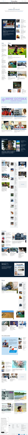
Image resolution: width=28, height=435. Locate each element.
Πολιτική (3, 280)
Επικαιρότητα (22, 35)
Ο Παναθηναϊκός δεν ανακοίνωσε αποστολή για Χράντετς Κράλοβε (4, 179)
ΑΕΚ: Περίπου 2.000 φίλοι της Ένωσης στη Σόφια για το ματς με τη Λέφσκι (16, 165)
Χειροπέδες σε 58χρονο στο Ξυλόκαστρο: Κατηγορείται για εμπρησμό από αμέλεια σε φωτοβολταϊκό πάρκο (4, 253)
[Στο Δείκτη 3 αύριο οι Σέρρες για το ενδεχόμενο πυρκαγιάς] (20, 292)
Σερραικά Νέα (13, 89)
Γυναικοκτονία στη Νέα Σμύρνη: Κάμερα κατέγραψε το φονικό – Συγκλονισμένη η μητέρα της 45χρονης (12, 78)
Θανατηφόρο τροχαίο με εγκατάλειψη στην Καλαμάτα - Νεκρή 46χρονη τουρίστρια (8, 245)
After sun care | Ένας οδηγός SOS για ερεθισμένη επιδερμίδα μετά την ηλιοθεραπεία (24, 342)
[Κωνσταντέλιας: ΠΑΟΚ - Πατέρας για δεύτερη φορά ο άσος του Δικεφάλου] (12, 223)
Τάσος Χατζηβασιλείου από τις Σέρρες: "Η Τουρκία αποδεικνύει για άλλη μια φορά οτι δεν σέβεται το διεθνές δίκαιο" (23, 32)
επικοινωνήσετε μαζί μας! (20, 11)
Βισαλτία (2, 58)
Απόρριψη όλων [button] (6, 432)
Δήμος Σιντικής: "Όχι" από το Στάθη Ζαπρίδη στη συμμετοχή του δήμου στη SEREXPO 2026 (8, 31)
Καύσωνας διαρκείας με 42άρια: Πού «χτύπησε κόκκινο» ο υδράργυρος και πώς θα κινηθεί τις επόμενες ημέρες (23, 37)
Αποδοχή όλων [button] (2, 432)
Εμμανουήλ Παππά (3, 69)
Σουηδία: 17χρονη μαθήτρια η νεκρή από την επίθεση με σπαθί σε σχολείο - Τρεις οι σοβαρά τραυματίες (13, 253)
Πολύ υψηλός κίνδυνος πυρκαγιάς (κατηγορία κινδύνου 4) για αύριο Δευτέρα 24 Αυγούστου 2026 (24, 91)
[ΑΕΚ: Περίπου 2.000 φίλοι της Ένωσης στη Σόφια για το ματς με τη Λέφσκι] (22, 174)
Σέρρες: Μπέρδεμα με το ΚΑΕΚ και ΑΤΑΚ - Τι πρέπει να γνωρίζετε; (4, 45)
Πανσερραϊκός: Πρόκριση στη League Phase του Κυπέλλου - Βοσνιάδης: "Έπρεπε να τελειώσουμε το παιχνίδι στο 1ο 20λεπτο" (7, 118)
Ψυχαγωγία (3, 160)
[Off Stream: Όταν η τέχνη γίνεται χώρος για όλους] (8, 407)
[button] (4, 433)
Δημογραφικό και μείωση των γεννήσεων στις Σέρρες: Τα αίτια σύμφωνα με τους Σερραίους (4, 50)
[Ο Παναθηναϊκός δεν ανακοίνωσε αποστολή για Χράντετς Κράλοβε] (6, 176)
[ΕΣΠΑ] (23, 434)
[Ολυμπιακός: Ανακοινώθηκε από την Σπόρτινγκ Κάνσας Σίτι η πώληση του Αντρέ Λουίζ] (22, 164)
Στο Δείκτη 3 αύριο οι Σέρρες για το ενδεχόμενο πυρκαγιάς (14, 91)
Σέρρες (2, 53)
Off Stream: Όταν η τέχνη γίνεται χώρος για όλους (6, 412)
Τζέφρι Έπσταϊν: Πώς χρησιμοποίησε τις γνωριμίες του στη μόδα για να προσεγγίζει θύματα (24, 347)
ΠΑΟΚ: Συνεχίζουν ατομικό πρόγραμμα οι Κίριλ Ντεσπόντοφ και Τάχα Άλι (16, 201)
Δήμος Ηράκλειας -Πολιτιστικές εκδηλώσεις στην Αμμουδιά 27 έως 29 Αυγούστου (4, 78)
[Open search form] (5, 1)
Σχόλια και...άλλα (4, 29)
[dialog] (5, 425)
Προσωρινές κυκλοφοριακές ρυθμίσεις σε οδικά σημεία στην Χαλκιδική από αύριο (21, 68)
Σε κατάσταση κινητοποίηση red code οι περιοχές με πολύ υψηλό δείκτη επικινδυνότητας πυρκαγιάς (18, 242)
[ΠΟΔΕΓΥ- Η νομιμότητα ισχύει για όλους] (10, 287)
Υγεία (2, 360)
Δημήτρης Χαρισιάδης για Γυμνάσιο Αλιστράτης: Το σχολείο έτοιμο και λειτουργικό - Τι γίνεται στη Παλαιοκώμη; (23, 21)
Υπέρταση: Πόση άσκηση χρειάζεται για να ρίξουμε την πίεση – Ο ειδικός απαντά (18, 370)
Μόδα (6, 335)
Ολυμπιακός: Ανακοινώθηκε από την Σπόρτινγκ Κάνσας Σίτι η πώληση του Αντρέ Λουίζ (21, 168)
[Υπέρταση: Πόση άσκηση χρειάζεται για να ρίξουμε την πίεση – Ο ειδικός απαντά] (19, 365)
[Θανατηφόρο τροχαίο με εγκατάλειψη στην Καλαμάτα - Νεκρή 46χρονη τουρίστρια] (3, 245)
